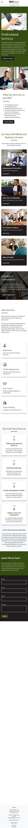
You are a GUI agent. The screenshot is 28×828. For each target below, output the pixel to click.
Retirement (14, 825)
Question (3, 604)
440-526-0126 (15, 810)
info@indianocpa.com (14, 820)
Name (3, 579)
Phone (3, 596)
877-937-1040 (16, 811)
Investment (14, 826)
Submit (5, 616)
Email (2, 587)
